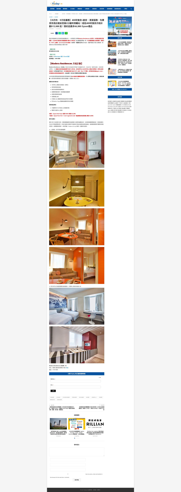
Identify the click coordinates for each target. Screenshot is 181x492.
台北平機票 (119, 108)
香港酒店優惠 (59, 399)
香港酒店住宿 (52, 399)
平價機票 (128, 108)
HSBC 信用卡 (118, 106)
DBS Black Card (111, 106)
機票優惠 (65, 8)
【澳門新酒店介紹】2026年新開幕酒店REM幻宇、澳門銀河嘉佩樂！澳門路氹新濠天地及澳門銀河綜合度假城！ (58, 433)
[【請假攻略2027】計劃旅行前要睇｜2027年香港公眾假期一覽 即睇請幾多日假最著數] (112, 71)
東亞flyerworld (127, 104)
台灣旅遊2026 (114, 112)
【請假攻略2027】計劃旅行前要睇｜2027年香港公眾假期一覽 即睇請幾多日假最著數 (125, 71)
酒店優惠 (56, 17)
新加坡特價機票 (128, 101)
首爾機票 (123, 101)
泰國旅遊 (94, 8)
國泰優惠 (59, 8)
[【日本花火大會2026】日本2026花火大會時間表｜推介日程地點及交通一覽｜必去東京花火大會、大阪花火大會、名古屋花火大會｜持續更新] (112, 61)
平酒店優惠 (52, 397)
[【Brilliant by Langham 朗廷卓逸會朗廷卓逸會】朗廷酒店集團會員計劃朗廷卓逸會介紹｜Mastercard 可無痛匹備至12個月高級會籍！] (95, 423)
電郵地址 (53, 379)
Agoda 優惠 (110, 110)
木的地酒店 (58, 397)
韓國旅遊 (80, 8)
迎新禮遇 (52, 8)
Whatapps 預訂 (59, 56)
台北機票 (116, 103)
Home (50, 13)
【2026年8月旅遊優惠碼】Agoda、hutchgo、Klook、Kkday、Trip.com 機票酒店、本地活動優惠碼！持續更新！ (125, 83)
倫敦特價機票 (111, 103)
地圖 (67, 367)
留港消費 (102, 8)
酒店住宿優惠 (81, 397)
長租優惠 (100, 397)
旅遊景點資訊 (117, 8)
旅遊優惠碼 (109, 8)
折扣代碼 (115, 110)
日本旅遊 (72, 8)
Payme (114, 104)
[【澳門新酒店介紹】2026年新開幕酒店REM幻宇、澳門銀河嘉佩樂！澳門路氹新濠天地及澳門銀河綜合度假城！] (58, 423)
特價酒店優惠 (74, 397)
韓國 (119, 112)
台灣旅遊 (87, 8)
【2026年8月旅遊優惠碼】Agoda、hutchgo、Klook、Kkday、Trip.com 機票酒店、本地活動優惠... (76, 433)
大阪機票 (114, 101)
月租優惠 (56, 13)
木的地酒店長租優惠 (66, 397)
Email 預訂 (67, 56)
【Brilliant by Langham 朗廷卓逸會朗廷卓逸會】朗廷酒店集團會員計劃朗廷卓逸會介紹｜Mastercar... (95, 433)
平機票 (114, 108)
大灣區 (125, 8)
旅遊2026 (122, 112)
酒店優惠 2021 (94, 397)
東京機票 (110, 101)
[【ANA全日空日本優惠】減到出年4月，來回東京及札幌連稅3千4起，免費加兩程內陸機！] (112, 53)
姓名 (52, 385)
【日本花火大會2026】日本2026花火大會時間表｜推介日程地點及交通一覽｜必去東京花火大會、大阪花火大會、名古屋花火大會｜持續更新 (125, 62)
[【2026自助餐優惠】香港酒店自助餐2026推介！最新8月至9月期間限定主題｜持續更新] (112, 44)
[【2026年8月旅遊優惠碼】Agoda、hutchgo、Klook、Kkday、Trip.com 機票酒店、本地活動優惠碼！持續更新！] (76, 423)
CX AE (122, 104)
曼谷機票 (118, 101)
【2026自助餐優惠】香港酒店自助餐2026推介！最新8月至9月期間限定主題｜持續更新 (125, 43)
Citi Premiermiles (125, 106)
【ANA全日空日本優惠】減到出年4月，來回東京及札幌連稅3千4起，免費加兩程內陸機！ (125, 52)
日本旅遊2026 (125, 110)
